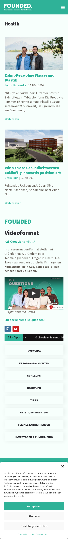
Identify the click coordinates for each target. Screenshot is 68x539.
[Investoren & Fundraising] (34, 436)
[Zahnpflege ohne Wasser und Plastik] (34, 53)
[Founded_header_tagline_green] (18, 4)
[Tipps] (34, 400)
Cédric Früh (11, 178)
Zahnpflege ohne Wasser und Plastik (34, 48)
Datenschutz (42, 534)
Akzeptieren (34, 506)
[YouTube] (16, 329)
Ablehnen (34, 516)
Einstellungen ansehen (34, 526)
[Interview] (34, 350)
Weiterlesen (12, 119)
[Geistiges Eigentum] (34, 412)
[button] (62, 466)
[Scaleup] (34, 375)
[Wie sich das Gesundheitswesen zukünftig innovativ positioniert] (34, 146)
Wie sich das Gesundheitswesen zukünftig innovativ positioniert (34, 141)
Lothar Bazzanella (15, 85)
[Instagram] (8, 329)
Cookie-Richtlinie (26, 534)
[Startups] (34, 363)
